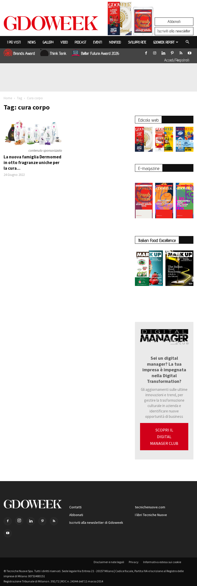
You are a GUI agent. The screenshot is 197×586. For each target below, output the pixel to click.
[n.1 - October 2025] (149, 269)
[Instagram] (155, 52)
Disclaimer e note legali (109, 562)
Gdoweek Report (163, 42)
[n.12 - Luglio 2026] (120, 20)
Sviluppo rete (137, 42)
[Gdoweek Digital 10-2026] (164, 198)
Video (64, 42)
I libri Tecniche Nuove (151, 514)
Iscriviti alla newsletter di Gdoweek (96, 522)
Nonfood (115, 42)
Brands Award (24, 53)
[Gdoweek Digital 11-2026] (143, 28)
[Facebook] (146, 52)
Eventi (97, 42)
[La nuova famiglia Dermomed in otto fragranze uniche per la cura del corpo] (33, 130)
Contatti (75, 507)
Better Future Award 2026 (100, 53)
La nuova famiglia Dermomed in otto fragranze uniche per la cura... (32, 162)
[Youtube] (189, 52)
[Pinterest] (172, 52)
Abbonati (174, 21)
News (32, 42)
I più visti (14, 42)
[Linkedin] (163, 52)
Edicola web (148, 120)
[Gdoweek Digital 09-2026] (184, 198)
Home (8, 98)
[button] (187, 42)
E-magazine (148, 168)
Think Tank (58, 53)
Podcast (80, 42)
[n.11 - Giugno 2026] (164, 140)
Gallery (48, 42)
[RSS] (181, 52)
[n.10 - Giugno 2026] (184, 140)
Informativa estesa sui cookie (162, 562)
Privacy (134, 562)
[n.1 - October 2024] (179, 269)
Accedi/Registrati (176, 60)
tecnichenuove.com (150, 507)
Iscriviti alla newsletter (174, 31)
